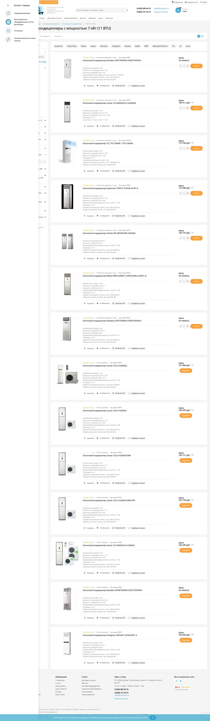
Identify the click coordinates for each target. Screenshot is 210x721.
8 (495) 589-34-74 (144, 8)
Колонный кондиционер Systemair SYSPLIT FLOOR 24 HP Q (110, 188)
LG (180, 46)
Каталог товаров (22, 5)
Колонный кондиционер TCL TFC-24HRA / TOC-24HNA (108, 143)
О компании (60, 680)
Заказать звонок (161, 12)
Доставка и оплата (89, 680)
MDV (146, 46)
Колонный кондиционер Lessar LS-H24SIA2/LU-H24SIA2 (109, 545)
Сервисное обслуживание (91, 689)
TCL (173, 46)
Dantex (128, 46)
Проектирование (88, 695)
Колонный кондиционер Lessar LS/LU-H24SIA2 (104, 410)
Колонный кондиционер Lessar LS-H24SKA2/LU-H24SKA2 (109, 103)
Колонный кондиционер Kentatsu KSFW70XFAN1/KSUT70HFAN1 (112, 590)
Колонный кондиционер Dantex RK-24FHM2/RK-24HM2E (109, 233)
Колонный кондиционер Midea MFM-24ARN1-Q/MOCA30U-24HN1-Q (114, 275)
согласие (84, 717)
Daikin (137, 46)
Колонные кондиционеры (72, 24)
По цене (58, 36)
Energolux (116, 46)
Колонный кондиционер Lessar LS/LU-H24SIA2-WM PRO (109, 500)
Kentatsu (104, 46)
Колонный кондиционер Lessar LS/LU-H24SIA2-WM (107, 455)
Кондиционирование (51, 24)
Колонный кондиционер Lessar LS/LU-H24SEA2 (105, 365)
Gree (188, 46)
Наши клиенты (61, 689)
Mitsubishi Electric (160, 46)
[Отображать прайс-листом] (202, 36)
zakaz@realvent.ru (161, 8)
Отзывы (58, 692)
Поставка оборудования (91, 686)
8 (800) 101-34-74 (144, 12)
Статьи (58, 683)
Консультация (87, 692)
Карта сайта (60, 695)
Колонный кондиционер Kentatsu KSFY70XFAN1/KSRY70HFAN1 (112, 60)
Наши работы (60, 686)
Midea (83, 46)
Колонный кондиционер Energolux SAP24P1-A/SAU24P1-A (110, 635)
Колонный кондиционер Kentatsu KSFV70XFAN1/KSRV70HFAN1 (112, 320)
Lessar (93, 46)
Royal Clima (72, 46)
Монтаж (85, 683)
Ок (153, 718)
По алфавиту (45, 36)
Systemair (59, 46)
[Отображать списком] (198, 36)
